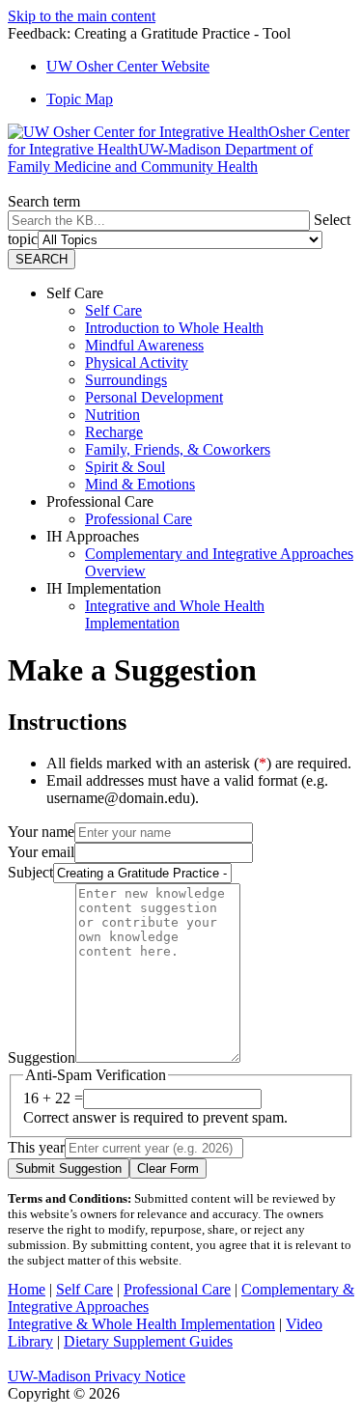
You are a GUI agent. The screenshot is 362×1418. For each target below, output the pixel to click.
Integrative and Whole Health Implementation (175, 614)
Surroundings (126, 380)
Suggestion (41, 1057)
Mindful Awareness (144, 345)
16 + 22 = (53, 1098)
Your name (41, 831)
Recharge (114, 432)
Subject (30, 872)
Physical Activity (136, 362)
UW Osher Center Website (127, 66)
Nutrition (112, 414)
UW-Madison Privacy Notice (96, 1376)
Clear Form (168, 1168)
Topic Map (79, 99)
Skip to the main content (81, 16)
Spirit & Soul (125, 467)
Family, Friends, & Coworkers (177, 449)
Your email (41, 852)
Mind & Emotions (140, 484)
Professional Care (138, 519)
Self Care (113, 310)
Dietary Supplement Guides (148, 1341)
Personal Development (154, 397)
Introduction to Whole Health (174, 328)
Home (26, 1289)
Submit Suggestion (68, 1168)
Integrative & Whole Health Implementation (141, 1324)
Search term (44, 201)
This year (36, 1147)
